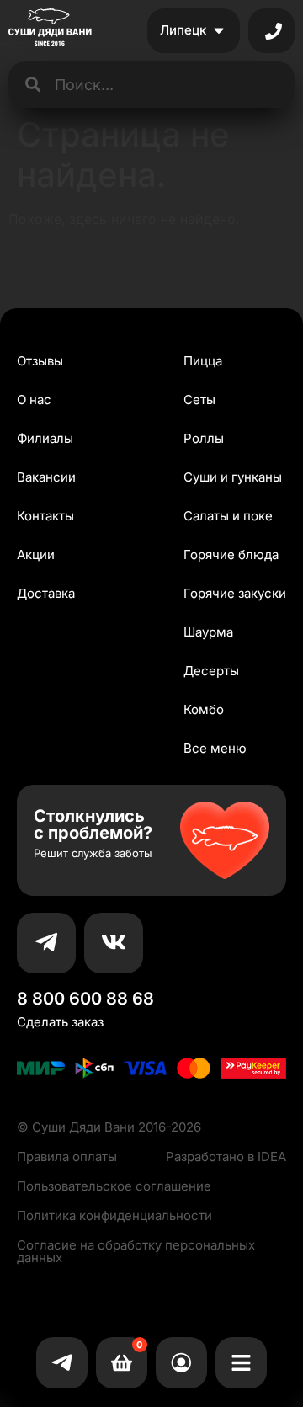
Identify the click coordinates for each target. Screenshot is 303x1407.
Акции (36, 554)
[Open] (273, 31)
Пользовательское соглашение (114, 1186)
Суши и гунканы (232, 477)
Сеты (199, 400)
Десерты (211, 671)
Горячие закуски (234, 593)
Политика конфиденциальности (114, 1215)
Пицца (202, 361)
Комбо (203, 709)
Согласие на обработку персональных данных (136, 1251)
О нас (34, 400)
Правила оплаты (67, 1157)
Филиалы (45, 438)
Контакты (45, 516)
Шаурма (208, 632)
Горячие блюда (231, 554)
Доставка (46, 593)
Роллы (203, 438)
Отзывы (40, 361)
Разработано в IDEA (226, 1157)
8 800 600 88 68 (85, 999)
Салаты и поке (228, 516)
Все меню (215, 748)
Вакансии (46, 477)
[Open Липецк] (218, 30)
